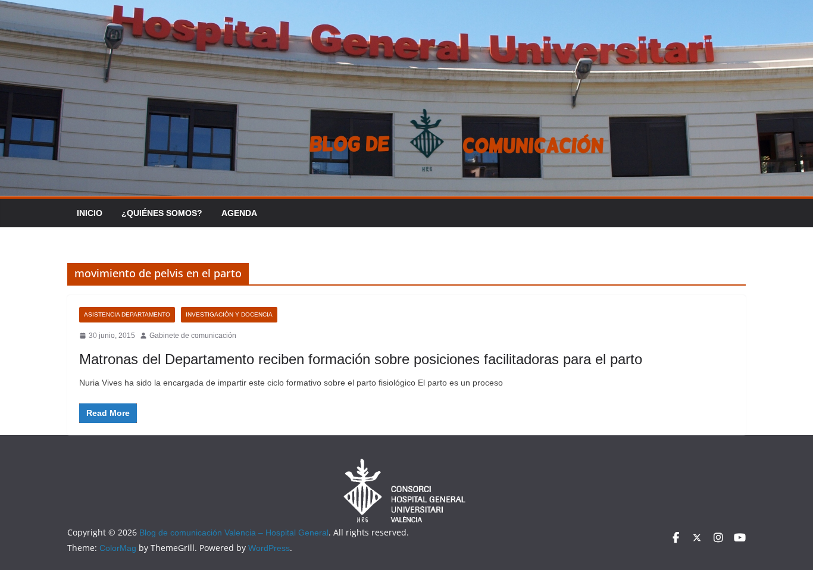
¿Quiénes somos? (161, 213)
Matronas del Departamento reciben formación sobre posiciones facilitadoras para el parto (360, 359)
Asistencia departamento (127, 314)
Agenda (239, 213)
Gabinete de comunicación (192, 335)
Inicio (89, 213)
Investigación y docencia (229, 314)
